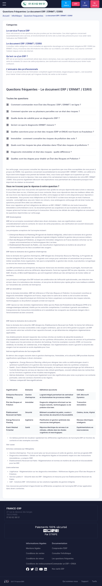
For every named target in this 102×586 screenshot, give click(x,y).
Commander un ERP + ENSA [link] (64, 564)
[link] (66, 4)
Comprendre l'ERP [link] (59, 548)
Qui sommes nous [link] (70, 581)
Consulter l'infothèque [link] (61, 553)
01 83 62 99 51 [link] (13, 517)
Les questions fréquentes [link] (63, 558)
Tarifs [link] (94, 581)
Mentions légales (33, 548)
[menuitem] (6, 15)
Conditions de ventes (35, 553)
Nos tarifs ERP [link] (58, 569)
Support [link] (84, 581)
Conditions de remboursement (39, 564)
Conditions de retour (35, 558)
